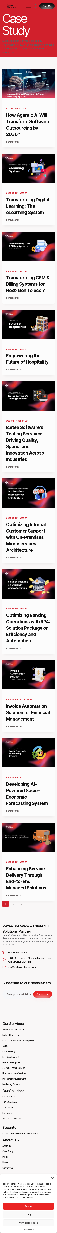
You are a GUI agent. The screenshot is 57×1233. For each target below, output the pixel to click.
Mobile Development (12, 1035)
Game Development (11, 1062)
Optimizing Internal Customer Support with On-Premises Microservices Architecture (26, 537)
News (5, 1162)
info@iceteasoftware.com (22, 967)
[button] (52, 1177)
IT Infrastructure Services (14, 1073)
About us (6, 1146)
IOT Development (10, 1057)
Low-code (7, 1113)
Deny (28, 1214)
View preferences (28, 1222)
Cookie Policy (28, 1229)
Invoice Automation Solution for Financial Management (28, 712)
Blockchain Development (14, 1078)
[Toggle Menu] (28, 6)
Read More (14, 142)
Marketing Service (11, 1084)
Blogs (5, 1156)
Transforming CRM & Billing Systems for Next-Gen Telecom (28, 284)
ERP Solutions (8, 1096)
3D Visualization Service (13, 1068)
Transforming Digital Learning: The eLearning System (27, 206)
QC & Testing (8, 1051)
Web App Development (13, 1029)
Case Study (12, 193)
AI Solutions (7, 1107)
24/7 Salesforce (9, 1102)
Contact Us (7, 1167)
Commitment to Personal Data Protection (21, 1133)
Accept (28, 1206)
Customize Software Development (18, 1040)
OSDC (5, 1046)
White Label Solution (12, 1118)
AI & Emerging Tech (16, 109)
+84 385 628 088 (17, 952)
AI (28, 109)
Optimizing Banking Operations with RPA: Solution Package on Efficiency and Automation (28, 627)
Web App (24, 193)
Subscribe (42, 994)
